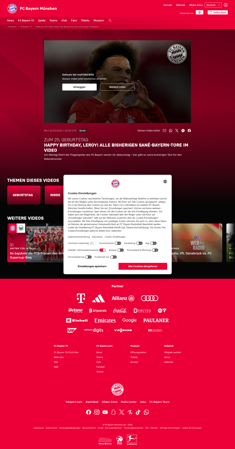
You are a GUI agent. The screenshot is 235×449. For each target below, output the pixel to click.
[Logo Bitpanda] (97, 310)
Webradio (59, 357)
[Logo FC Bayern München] (117, 389)
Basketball (92, 401)
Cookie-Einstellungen (191, 428)
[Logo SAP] (72, 330)
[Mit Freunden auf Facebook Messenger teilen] (183, 130)
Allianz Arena (196, 5)
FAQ (56, 362)
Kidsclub (180, 5)
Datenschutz (51, 428)
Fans (74, 20)
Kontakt (168, 5)
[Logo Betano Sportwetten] (75, 310)
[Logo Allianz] (123, 298)
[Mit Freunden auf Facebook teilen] (189, 130)
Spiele (41, 20)
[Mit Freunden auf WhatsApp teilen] (170, 130)
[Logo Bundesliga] (132, 440)
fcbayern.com (74, 401)
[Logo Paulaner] (156, 320)
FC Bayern (12, 27)
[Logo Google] (129, 320)
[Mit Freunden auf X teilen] (177, 130)
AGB (56, 367)
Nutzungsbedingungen (69, 428)
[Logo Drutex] (142, 310)
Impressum (39, 428)
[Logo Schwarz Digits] (93, 330)
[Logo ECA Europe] (119, 440)
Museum (99, 20)
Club (64, 20)
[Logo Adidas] (98, 298)
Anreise (134, 362)
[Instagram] (97, 412)
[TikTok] (138, 412)
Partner (118, 286)
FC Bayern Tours (159, 401)
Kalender (168, 362)
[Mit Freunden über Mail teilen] (164, 130)
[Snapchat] (113, 412)
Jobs (143, 401)
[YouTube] (105, 412)
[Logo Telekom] (81, 298)
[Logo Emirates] (105, 320)
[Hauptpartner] (199, 12)
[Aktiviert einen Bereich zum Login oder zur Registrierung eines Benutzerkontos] (226, 5)
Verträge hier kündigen (170, 428)
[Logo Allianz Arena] (105, 441)
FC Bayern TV (26, 20)
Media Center (129, 401)
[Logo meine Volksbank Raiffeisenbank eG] (155, 330)
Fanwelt (100, 367)
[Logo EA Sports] (162, 310)
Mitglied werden (172, 352)
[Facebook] (88, 412)
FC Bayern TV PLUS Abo (66, 352)
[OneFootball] (130, 412)
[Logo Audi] (149, 298)
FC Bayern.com (104, 346)
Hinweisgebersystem (133, 428)
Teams (53, 20)
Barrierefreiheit (89, 428)
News (10, 20)
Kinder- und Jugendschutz (110, 428)
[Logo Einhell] (77, 320)
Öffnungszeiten (138, 352)
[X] (121, 412)
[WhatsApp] (146, 412)
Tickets (85, 20)
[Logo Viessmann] (123, 330)
